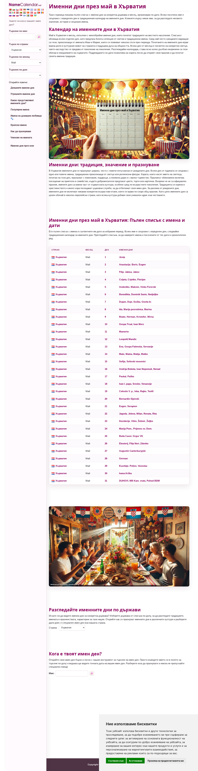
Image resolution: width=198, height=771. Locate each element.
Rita (154, 413)
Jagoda (123, 413)
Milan (139, 413)
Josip (122, 257)
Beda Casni (125, 436)
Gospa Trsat (125, 324)
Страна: (53, 627)
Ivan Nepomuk (144, 369)
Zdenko (144, 443)
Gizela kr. (147, 301)
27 (106, 451)
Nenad (156, 369)
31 (106, 480)
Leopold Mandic (127, 339)
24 (106, 428)
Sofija (122, 361)
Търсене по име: (18, 31)
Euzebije (123, 466)
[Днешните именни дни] (26, 4)
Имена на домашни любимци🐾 (26, 117)
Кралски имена (19, 125)
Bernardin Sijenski (129, 398)
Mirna (150, 316)
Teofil (150, 391)
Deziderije (124, 421)
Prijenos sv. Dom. (142, 428)
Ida (120, 309)
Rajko (143, 391)
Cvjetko (132, 279)
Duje (129, 301)
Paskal (122, 376)
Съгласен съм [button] (116, 760)
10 (106, 324)
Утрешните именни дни (23, 94)
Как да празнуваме (21, 131)
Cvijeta (123, 279)
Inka (136, 391)
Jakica (128, 272)
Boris (135, 264)
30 (106, 473)
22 (106, 413)
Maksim (135, 287)
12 (106, 339)
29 (106, 466)
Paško (130, 376)
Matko (144, 354)
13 (106, 346)
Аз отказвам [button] (135, 760)
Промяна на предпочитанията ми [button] (166, 760)
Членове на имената (21, 137)
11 (106, 331)
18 (106, 383)
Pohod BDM (153, 480)
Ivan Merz (138, 324)
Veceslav (142, 466)
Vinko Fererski (148, 287)
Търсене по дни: (18, 69)
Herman (131, 316)
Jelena (131, 413)
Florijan (141, 279)
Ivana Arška (125, 473)
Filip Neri (134, 443)
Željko (149, 421)
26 (106, 443)
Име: (51, 673)
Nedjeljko (153, 294)
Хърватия (61, 257)
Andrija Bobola (127, 369)
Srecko (136, 383)
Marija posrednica (133, 309)
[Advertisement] (119, 68)
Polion (133, 466)
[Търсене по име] (39, 36)
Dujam (122, 301)
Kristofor (141, 316)
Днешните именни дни (22, 87)
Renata (147, 413)
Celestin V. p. (126, 391)
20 (106, 398)
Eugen (142, 264)
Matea (129, 354)
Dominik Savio (139, 294)
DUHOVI (123, 480)
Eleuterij (123, 443)
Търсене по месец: (19, 56)
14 (106, 354)
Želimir (141, 421)
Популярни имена (20, 109)
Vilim (134, 421)
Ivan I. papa (125, 383)
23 (106, 421)
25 (106, 436)
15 (106, 361)
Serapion (132, 406)
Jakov (136, 272)
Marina (148, 309)
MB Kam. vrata (137, 480)
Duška (136, 301)
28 (106, 458)
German (123, 458)
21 (106, 406)
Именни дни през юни (22, 145)
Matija (136, 354)
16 (106, 369)
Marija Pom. (125, 428)
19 (106, 391)
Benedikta (124, 294)
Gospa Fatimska (133, 346)
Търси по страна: (18, 44)
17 (106, 376)
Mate (121, 354)
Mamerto (124, 331)
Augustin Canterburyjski (132, 451)
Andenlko (124, 287)
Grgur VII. (138, 436)
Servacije (148, 346)
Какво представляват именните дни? (22, 102)
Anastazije (124, 264)
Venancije (146, 383)
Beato (122, 316)
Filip (121, 272)
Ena (121, 346)
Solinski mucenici (136, 361)
